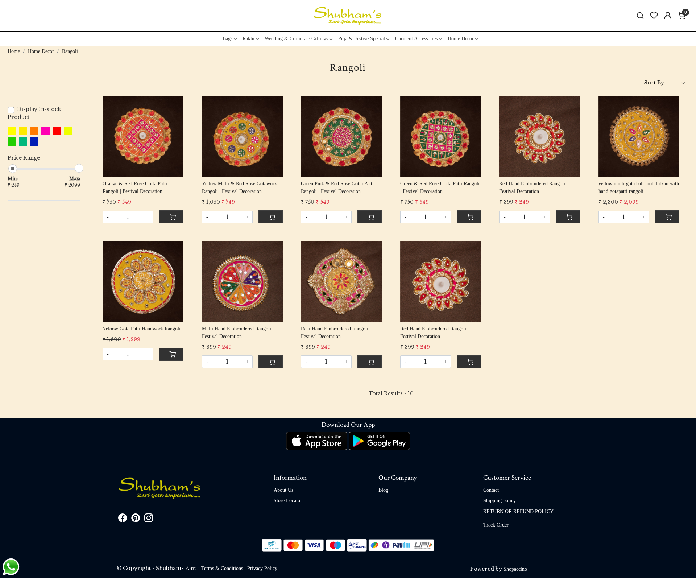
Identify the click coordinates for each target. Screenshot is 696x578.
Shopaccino (515, 569)
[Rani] (45, 131)
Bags (227, 38)
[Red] (57, 131)
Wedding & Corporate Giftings (296, 38)
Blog (383, 490)
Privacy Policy (262, 568)
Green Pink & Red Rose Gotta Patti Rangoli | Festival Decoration (337, 187)
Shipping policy (499, 500)
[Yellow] (12, 131)
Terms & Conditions (222, 568)
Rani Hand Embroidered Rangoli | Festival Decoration (336, 332)
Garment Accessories (416, 38)
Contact (491, 490)
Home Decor (461, 38)
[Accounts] (668, 16)
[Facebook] (122, 519)
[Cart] (171, 216)
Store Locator (288, 500)
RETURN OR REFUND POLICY (518, 511)
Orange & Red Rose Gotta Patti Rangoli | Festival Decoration (135, 187)
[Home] (348, 16)
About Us (283, 490)
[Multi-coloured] (34, 141)
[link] (640, 16)
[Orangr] (34, 131)
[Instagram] (148, 519)
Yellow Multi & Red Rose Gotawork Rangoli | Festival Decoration (239, 187)
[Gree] (23, 141)
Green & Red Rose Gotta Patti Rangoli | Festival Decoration (440, 187)
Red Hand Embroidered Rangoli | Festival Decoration (533, 187)
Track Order (496, 525)
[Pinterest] (135, 519)
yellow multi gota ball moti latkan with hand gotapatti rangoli (638, 187)
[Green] (12, 141)
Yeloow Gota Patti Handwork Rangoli (142, 328)
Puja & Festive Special (361, 38)
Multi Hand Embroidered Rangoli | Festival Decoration (238, 332)
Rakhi (248, 38)
